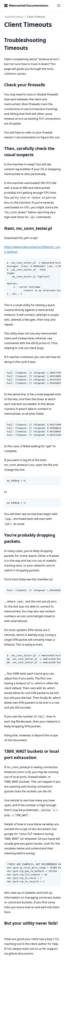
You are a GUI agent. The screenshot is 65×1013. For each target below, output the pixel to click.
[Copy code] (56, 262)
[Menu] (58, 5)
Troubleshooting (13, 16)
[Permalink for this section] (32, 47)
